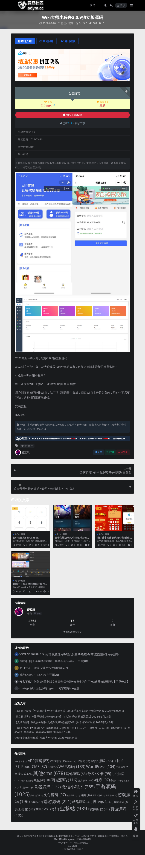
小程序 (100, 779)
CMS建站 (58, 761)
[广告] (72, 66)
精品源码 (82, 801)
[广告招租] (72, 439)
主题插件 (122, 767)
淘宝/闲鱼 (111, 795)
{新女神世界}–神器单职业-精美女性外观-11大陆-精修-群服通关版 (52, 716)
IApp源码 (102, 760)
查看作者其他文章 (72, 632)
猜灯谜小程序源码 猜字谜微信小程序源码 (114, 539)
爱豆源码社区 (81, 842)
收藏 (111, 452)
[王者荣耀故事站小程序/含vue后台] (72, 518)
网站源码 (121, 802)
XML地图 (72, 845)
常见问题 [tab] (48, 41)
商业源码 (42, 780)
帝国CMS (117, 780)
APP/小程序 (20, 761)
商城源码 (64, 779)
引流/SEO (27, 787)
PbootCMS (34, 766)
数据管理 (71, 795)
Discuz (71, 761)
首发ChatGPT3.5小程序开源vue (39, 675)
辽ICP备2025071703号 (73, 848)
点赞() (124, 452)
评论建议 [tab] (70, 41)
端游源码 (57, 801)
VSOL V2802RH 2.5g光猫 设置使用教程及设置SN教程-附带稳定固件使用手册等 (69, 654)
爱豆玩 (26, 452)
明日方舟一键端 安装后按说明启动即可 (43, 668)
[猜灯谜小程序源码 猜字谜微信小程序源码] (114, 518)
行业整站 (72, 808)
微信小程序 (67, 23)
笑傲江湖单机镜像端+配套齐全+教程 (35, 737)
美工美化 (24, 809)
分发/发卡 (99, 773)
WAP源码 (71, 766)
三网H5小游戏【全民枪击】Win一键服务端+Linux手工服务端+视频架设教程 (59, 710)
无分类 (85, 795)
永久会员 (104, 102)
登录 (122, 5)
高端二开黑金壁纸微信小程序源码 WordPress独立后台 (30, 585)
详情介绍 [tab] (26, 41)
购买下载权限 (74, 114)
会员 (50, 102)
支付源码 (55, 794)
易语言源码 (98, 795)
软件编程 (99, 809)
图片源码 (84, 780)
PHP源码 (53, 767)
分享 (100, 452)
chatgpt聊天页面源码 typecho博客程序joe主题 (49, 688)
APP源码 (38, 760)
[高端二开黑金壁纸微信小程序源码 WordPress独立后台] (30, 564)
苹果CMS (45, 809)
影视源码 (48, 787)
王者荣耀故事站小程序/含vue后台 (72, 539)
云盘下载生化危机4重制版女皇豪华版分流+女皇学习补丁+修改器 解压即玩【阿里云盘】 (74, 682)
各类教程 (27, 780)
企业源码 (23, 774)
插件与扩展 (36, 795)
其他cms (49, 773)
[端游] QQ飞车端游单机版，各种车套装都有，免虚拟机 (54, 661)
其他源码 (76, 773)
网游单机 (103, 801)
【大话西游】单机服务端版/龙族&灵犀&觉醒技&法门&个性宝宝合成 (54, 722)
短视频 (36, 802)
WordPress (100, 766)
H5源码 (83, 761)
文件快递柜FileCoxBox (26, 537)
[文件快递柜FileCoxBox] (30, 518)
